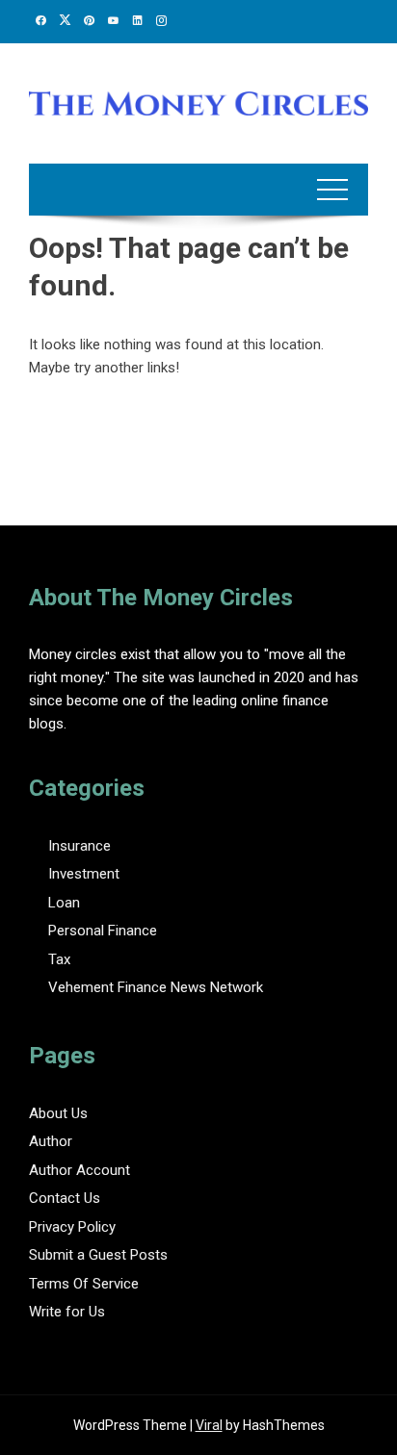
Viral (209, 1425)
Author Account (79, 1170)
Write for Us (67, 1311)
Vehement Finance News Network (155, 987)
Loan (64, 902)
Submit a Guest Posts (98, 1255)
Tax (59, 959)
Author (50, 1141)
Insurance (79, 846)
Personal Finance (102, 930)
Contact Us (64, 1198)
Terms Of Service (84, 1283)
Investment (83, 873)
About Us (58, 1113)
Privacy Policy (72, 1227)
